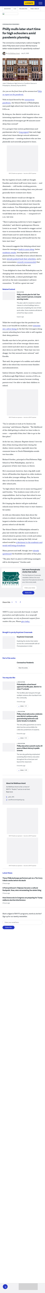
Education (7, 8)
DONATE (29, 3)
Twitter (16, 602)
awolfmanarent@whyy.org (16, 800)
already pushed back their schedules (21, 259)
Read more (9, 792)
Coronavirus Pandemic (11, 24)
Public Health (34, 8)
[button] (5, 1286)
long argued (24, 132)
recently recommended (26, 262)
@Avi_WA (11, 797)
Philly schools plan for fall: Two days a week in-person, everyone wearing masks (29, 296)
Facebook (12, 602)
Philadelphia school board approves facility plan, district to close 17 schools (29, 686)
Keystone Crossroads (25, 637)
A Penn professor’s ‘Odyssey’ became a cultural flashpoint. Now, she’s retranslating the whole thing (22, 889)
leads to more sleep (26, 249)
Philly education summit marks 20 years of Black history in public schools (29, 748)
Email (20, 602)
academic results (9, 252)
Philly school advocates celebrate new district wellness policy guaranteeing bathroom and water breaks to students (29, 717)
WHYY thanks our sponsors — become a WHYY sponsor (22, 173)
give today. (25, 621)
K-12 (15, 8)
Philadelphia (23, 8)
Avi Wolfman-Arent (14, 53)
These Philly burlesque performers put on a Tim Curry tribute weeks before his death (22, 879)
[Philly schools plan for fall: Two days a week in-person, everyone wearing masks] (9, 296)
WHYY (8, 3)
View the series (23, 668)
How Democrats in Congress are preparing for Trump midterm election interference (22, 898)
